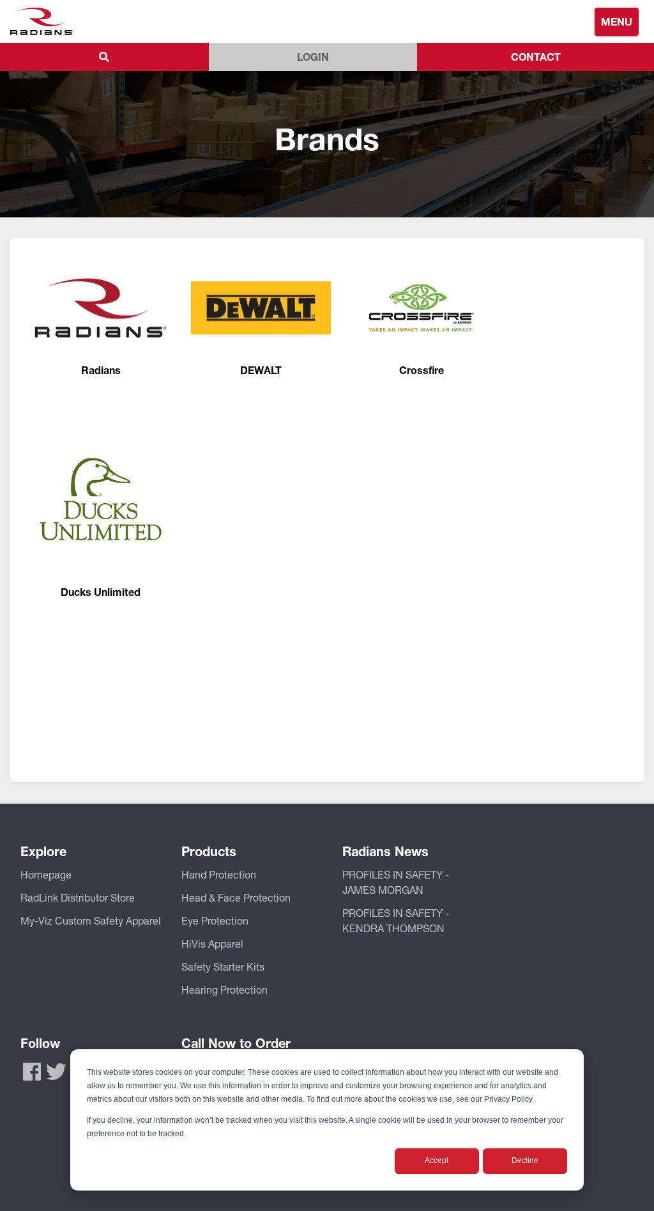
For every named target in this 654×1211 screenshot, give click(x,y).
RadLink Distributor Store (77, 897)
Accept (436, 1160)
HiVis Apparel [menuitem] (212, 943)
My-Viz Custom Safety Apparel (90, 920)
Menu (616, 21)
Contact (536, 57)
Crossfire (421, 370)
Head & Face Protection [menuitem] (236, 897)
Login (313, 57)
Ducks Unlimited (101, 592)
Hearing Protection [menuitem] (224, 989)
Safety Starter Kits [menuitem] (222, 966)
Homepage (46, 874)
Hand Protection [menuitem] (218, 874)
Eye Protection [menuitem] (214, 920)
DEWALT (261, 370)
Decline (525, 1160)
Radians (101, 370)
